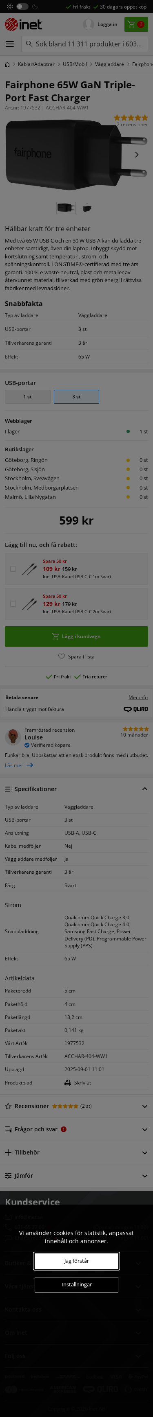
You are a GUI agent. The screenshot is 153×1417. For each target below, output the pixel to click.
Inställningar (77, 1284)
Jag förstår (76, 1260)
